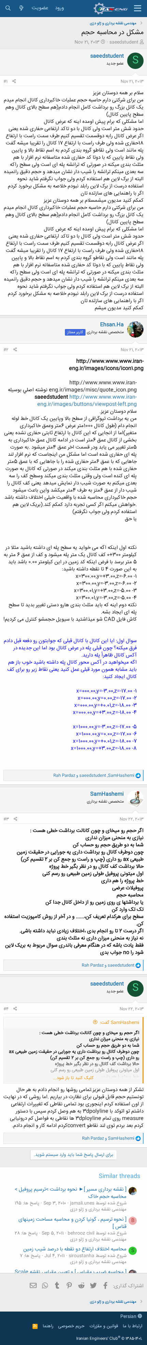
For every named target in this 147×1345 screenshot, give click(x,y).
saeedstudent (123, 42)
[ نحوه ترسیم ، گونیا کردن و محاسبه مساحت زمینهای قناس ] (72, 1223)
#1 (5, 81)
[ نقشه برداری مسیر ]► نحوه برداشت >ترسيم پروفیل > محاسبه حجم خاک (70, 1193)
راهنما (48, 1326)
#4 (6, 1009)
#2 (6, 349)
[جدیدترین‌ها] (21, 8)
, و (93, 775)
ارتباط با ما (132, 1326)
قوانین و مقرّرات (104, 1326)
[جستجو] (8, 8)
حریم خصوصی (71, 1326)
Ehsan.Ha (112, 325)
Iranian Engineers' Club (109, 1339)
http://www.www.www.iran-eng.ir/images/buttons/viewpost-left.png (87, 401)
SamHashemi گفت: (119, 1023)
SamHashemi (107, 794)
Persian (129, 1316)
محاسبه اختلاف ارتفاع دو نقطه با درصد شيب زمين (74, 1249)
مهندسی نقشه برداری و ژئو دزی (98, 1209)
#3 (6, 819)
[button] (138, 8)
